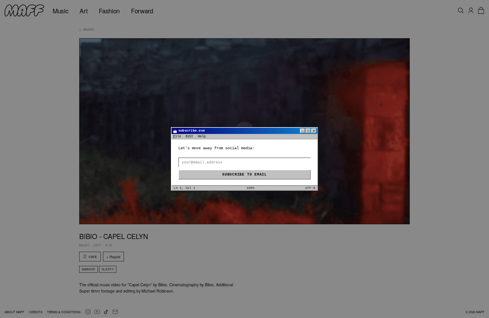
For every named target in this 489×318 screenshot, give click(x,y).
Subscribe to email (244, 174)
